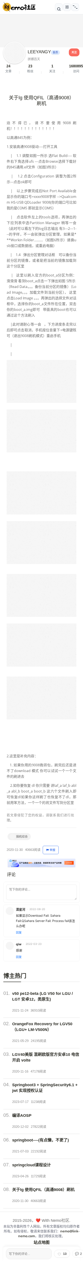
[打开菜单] (75, 7)
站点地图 (42, 1242)
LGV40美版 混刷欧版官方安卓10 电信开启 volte (45, 1057)
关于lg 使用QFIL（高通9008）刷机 (43, 1189)
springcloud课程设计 (31, 1165)
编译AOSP (21, 1115)
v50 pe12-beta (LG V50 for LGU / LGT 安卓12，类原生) (42, 996)
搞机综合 (22, 836)
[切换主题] (67, 7)
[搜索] (59, 7)
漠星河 (20, 909)
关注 (74, 52)
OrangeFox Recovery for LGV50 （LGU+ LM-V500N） (42, 1027)
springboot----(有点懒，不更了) (40, 1140)
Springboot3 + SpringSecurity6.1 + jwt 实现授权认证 (45, 1088)
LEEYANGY (39, 51)
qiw (18, 944)
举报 (52, 850)
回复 (19, 932)
